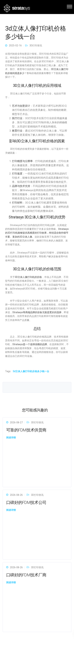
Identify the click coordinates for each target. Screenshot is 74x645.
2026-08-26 (16, 495)
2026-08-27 (16, 422)
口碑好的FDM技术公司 (26, 502)
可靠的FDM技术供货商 (26, 430)
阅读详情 (11, 437)
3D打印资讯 (35, 45)
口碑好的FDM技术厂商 (26, 575)
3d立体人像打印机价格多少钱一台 (31, 371)
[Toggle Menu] (69, 6)
